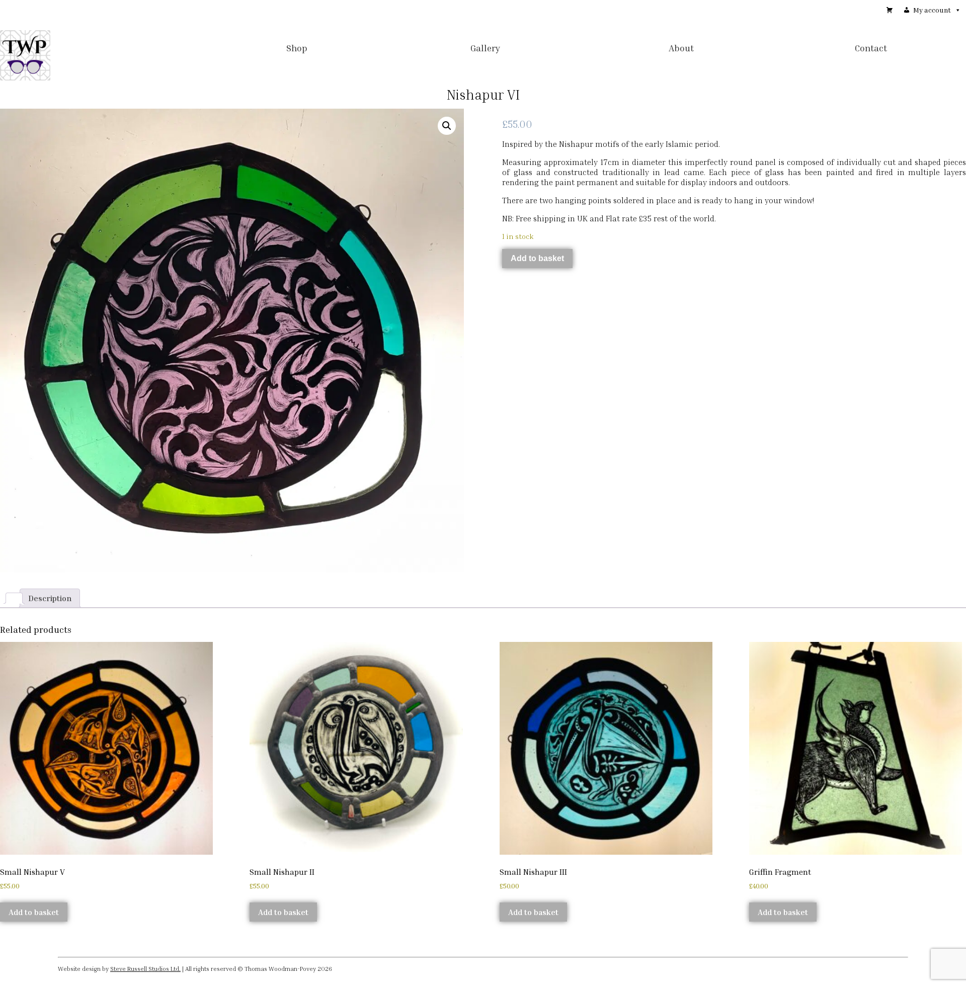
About (681, 47)
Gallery (485, 47)
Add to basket (537, 258)
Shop (296, 47)
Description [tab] (49, 598)
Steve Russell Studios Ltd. (145, 968)
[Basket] (889, 10)
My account (932, 10)
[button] (447, 126)
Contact (871, 47)
